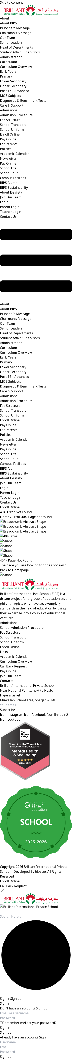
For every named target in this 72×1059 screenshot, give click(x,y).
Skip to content (11, 2)
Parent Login (9, 207)
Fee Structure (10, 120)
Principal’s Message (15, 28)
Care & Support (11, 105)
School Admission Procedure (22, 627)
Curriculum (8, 62)
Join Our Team (10, 197)
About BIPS (8, 23)
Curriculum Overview (16, 66)
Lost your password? (40, 1023)
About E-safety (11, 192)
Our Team (7, 37)
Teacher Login (10, 211)
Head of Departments (16, 47)
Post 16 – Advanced (14, 91)
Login (4, 202)
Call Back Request (13, 666)
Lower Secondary (13, 81)
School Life (8, 168)
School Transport (13, 124)
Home (4, 517)
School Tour (9, 173)
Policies (5, 149)
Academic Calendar (14, 153)
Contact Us (8, 216)
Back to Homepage (14, 570)
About (4, 18)
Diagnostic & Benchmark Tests (23, 100)
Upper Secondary (13, 86)
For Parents (9, 144)
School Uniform (12, 129)
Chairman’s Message (15, 33)
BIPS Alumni (9, 182)
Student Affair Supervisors (20, 52)
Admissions (8, 110)
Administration (11, 57)
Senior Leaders (11, 42)
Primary (6, 76)
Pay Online (8, 139)
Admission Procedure (16, 115)
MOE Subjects (10, 95)
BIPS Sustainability (14, 187)
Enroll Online (10, 134)
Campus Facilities (13, 178)
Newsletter (8, 158)
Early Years (8, 71)
